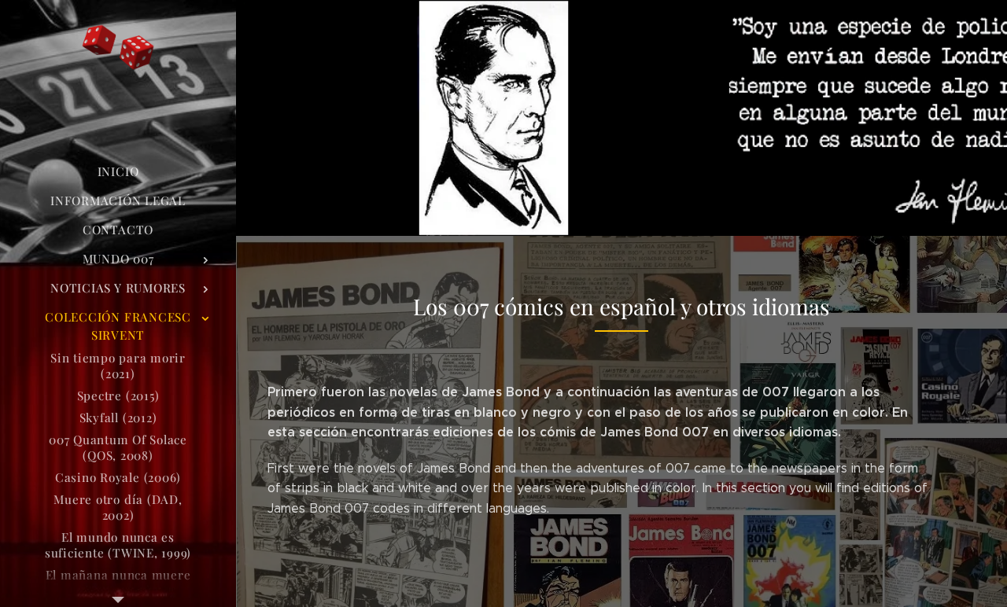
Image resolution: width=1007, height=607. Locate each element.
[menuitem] (118, 172)
